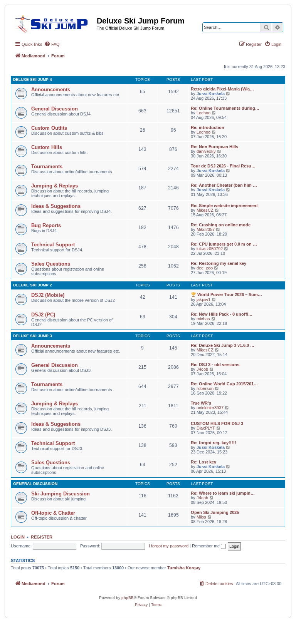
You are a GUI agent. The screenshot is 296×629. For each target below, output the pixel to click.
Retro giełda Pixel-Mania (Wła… (222, 89)
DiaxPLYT (206, 428)
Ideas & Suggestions (56, 206)
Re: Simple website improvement (224, 205)
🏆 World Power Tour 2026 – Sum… (226, 294)
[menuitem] (52, 44)
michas (203, 318)
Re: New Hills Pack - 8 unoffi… (221, 314)
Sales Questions (50, 264)
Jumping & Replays (54, 186)
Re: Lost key (203, 462)
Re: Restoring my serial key (218, 263)
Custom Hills (46, 147)
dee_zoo (205, 268)
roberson (205, 388)
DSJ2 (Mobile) (47, 295)
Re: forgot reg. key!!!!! (213, 442)
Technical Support (53, 245)
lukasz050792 (210, 248)
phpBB (127, 598)
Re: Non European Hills (214, 146)
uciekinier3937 (210, 407)
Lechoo (203, 112)
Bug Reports (46, 225)
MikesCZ (205, 210)
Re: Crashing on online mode (221, 224)
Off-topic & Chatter (53, 513)
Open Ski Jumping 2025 (215, 512)
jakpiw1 (203, 299)
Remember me (206, 546)
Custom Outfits (49, 128)
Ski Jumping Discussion (60, 494)
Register (41, 537)
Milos (201, 517)
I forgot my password (168, 546)
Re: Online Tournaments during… (225, 108)
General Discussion (54, 109)
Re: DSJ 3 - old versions (215, 364)
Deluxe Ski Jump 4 (32, 79)
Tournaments (46, 166)
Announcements (50, 89)
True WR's (201, 403)
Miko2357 (206, 229)
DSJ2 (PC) (43, 315)
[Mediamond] (54, 23)
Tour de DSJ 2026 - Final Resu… (223, 166)
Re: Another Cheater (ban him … (224, 185)
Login (18, 537)
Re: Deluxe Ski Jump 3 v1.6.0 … (222, 345)
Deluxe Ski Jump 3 (32, 336)
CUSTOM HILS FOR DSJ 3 (217, 423)
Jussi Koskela (211, 93)
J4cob (202, 369)
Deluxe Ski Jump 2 (32, 285)
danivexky (206, 151)
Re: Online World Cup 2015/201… (224, 383)
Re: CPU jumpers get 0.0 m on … (224, 244)
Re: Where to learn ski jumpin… (223, 493)
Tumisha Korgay (183, 567)
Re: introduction (207, 127)
